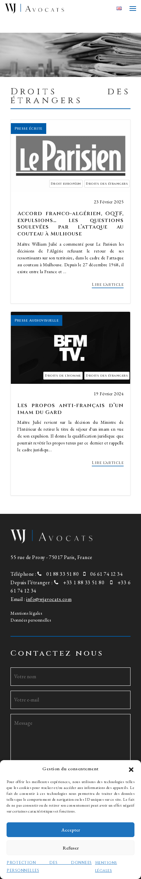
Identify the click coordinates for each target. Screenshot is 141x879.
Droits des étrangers (107, 183)
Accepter (70, 830)
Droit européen (66, 183)
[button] (131, 768)
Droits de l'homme (63, 375)
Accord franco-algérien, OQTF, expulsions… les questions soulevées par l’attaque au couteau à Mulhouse (70, 223)
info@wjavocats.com (48, 599)
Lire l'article (108, 285)
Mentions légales (26, 613)
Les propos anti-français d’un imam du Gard (70, 409)
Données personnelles (30, 620)
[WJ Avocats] (58, 8)
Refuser (71, 848)
